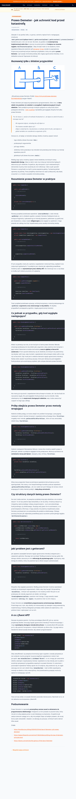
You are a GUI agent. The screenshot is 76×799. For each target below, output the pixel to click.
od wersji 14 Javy (38, 49)
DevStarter (45, 5)
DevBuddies (37, 5)
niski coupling (29, 110)
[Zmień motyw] (73, 5)
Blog (24, 5)
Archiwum (29, 5)
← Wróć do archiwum (59, 9)
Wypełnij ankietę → (58, 1)
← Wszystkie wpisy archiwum (20, 750)
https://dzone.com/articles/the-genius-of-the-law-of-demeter (33, 741)
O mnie (51, 5)
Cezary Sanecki (6, 5)
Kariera (57, 5)
